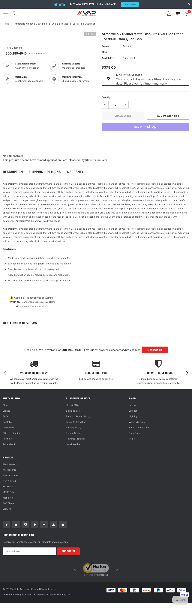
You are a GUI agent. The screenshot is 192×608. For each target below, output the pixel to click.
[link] (6, 524)
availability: (108, 58)
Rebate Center (73, 433)
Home (6, 23)
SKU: (104, 52)
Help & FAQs (72, 405)
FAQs (5, 416)
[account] (169, 13)
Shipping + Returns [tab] (44, 172)
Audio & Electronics (139, 427)
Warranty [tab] (74, 172)
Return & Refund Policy (78, 416)
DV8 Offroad (9, 481)
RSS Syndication (11, 433)
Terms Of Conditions (76, 422)
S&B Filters (8, 503)
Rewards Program (75, 438)
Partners (7, 438)
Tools (132, 438)
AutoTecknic (9, 469)
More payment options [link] (145, 136)
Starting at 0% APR (103, 4)
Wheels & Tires (137, 422)
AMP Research (10, 464)
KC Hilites (8, 486)
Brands (6, 410)
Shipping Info (73, 410)
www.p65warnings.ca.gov (35, 306)
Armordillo (128, 46)
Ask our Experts (37, 53)
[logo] (86, 13)
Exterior (133, 410)
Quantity (106, 97)
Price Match (9, 444)
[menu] (5, 13)
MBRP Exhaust (10, 492)
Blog (5, 405)
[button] (178, 13)
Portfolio (7, 422)
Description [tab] (13, 172)
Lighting (133, 416)
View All (7, 508)
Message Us (154, 350)
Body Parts (134, 433)
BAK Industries (10, 475)
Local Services (74, 444)
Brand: (105, 46)
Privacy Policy (73, 427)
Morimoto (8, 497)
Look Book (8, 427)
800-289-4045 (16, 53)
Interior (132, 405)
